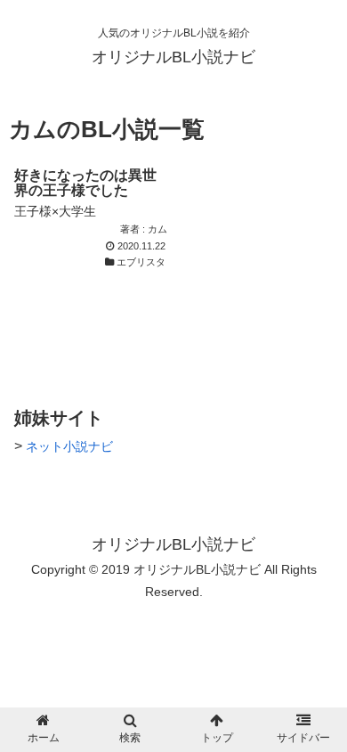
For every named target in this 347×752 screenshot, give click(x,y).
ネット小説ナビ (69, 446)
